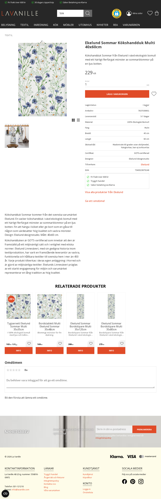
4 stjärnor (16, 370)
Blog (46, 487)
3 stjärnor (13, 370)
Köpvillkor (87, 477)
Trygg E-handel (51, 474)
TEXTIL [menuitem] (24, 25)
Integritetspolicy (51, 480)
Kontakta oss (50, 483)
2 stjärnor (10, 370)
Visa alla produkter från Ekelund (104, 192)
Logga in (87, 489)
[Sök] (87, 13)
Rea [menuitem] (115, 25)
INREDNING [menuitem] (41, 25)
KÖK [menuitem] (55, 25)
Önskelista (88, 492)
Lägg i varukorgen (117, 94)
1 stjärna (7, 370)
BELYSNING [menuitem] (8, 25)
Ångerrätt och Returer (54, 477)
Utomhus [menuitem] (85, 25)
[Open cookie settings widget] (5, 493)
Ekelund (145, 164)
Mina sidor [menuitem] (138, 13)
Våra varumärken (52, 490)
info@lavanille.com (20, 489)
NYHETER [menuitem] (102, 25)
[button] (150, 13)
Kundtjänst (88, 474)
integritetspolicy (103, 437)
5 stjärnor (19, 370)
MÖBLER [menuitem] (68, 25)
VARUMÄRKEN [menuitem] (131, 25)
